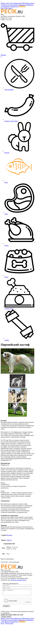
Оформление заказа (28, 3)
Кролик (6, 152)
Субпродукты (8, 308)
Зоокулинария (8, 89)
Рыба (6, 182)
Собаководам (14, 6)
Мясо (6, 214)
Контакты (22, 6)
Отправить (6, 606)
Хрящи (6, 340)
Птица (6, 245)
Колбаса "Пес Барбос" (11, 121)
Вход (2, 8)
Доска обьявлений (15, 3)
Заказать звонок (6, 616)
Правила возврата (18, 5)
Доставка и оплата (7, 5)
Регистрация (8, 8)
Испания (9, 535)
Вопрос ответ (5, 3)
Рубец (6, 277)
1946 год (9, 540)
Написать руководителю (18, 580)
